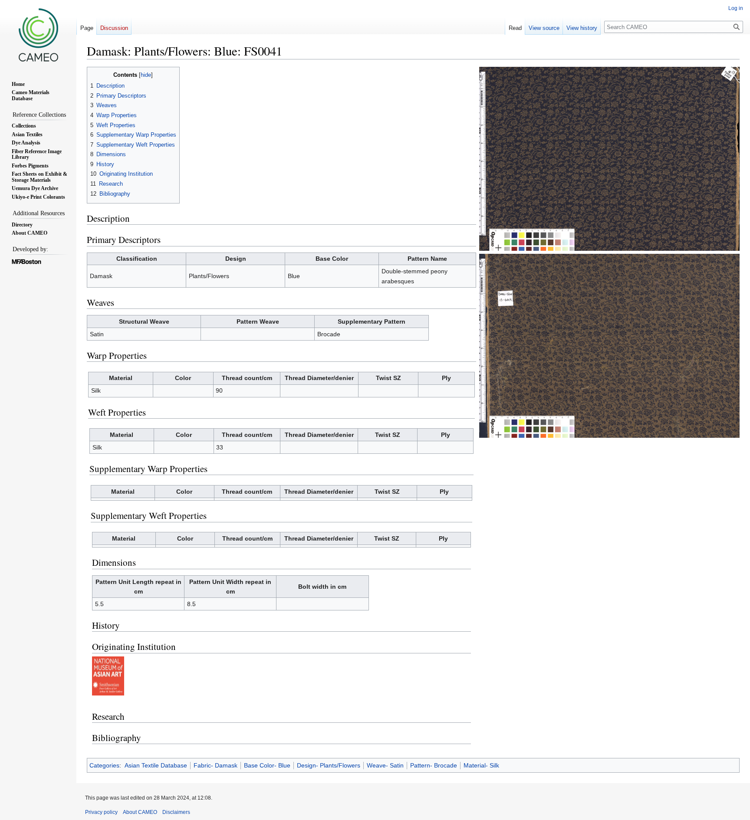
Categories (104, 765)
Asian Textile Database (156, 765)
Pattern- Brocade (433, 765)
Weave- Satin (385, 765)
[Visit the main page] (38, 34)
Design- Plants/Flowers (328, 765)
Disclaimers (176, 812)
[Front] (609, 158)
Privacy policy (101, 812)
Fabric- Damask (215, 765)
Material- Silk (481, 765)
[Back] (609, 345)
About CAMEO (140, 812)
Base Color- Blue (267, 765)
